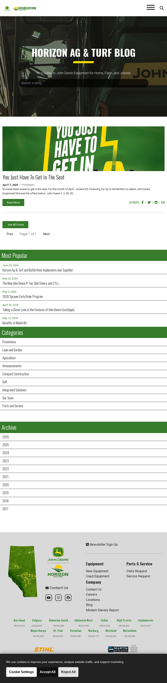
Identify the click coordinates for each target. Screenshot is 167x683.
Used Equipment (97, 576)
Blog (89, 605)
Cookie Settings (21, 672)
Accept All (47, 672)
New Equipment (97, 571)
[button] (9, 234)
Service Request (138, 576)
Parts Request (136, 571)
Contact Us (93, 589)
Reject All (68, 672)
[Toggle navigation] (150, 8)
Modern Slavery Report (102, 610)
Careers (91, 594)
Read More (13, 202)
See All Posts (16, 224)
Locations (93, 600)
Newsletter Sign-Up (104, 544)
